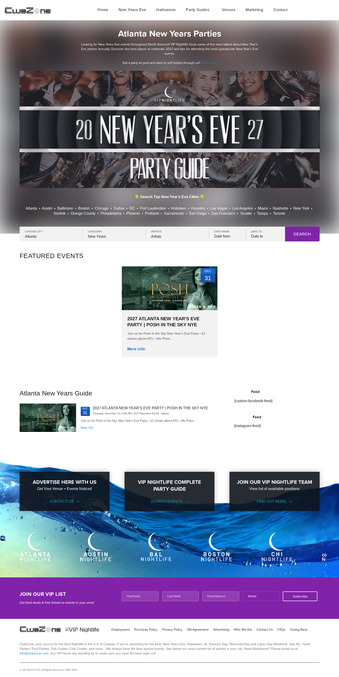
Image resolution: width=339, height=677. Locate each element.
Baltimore (65, 208)
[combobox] (51, 236)
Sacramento (174, 213)
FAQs (281, 629)
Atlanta (31, 208)
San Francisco (223, 213)
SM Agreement (197, 629)
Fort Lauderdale (153, 208)
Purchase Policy (146, 629)
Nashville (280, 208)
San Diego (197, 213)
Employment (120, 629)
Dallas (119, 208)
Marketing (254, 10)
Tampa (262, 213)
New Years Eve (132, 10)
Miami (263, 208)
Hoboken (178, 208)
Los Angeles (242, 208)
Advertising (221, 629)
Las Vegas (218, 208)
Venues (228, 10)
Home (103, 10)
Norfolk (59, 213)
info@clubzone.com (34, 653)
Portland (152, 213)
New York (301, 208)
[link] (169, 306)
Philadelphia (111, 213)
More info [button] (136, 349)
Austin (47, 208)
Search (302, 234)
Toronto (279, 213)
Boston (84, 208)
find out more (271, 501)
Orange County (83, 213)
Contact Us (209, 62)
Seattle (246, 213)
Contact (281, 10)
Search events (167, 501)
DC (132, 208)
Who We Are (243, 629)
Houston (198, 208)
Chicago (102, 208)
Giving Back (298, 629)
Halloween (166, 10)
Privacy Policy (172, 629)
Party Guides (197, 10)
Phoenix (133, 213)
